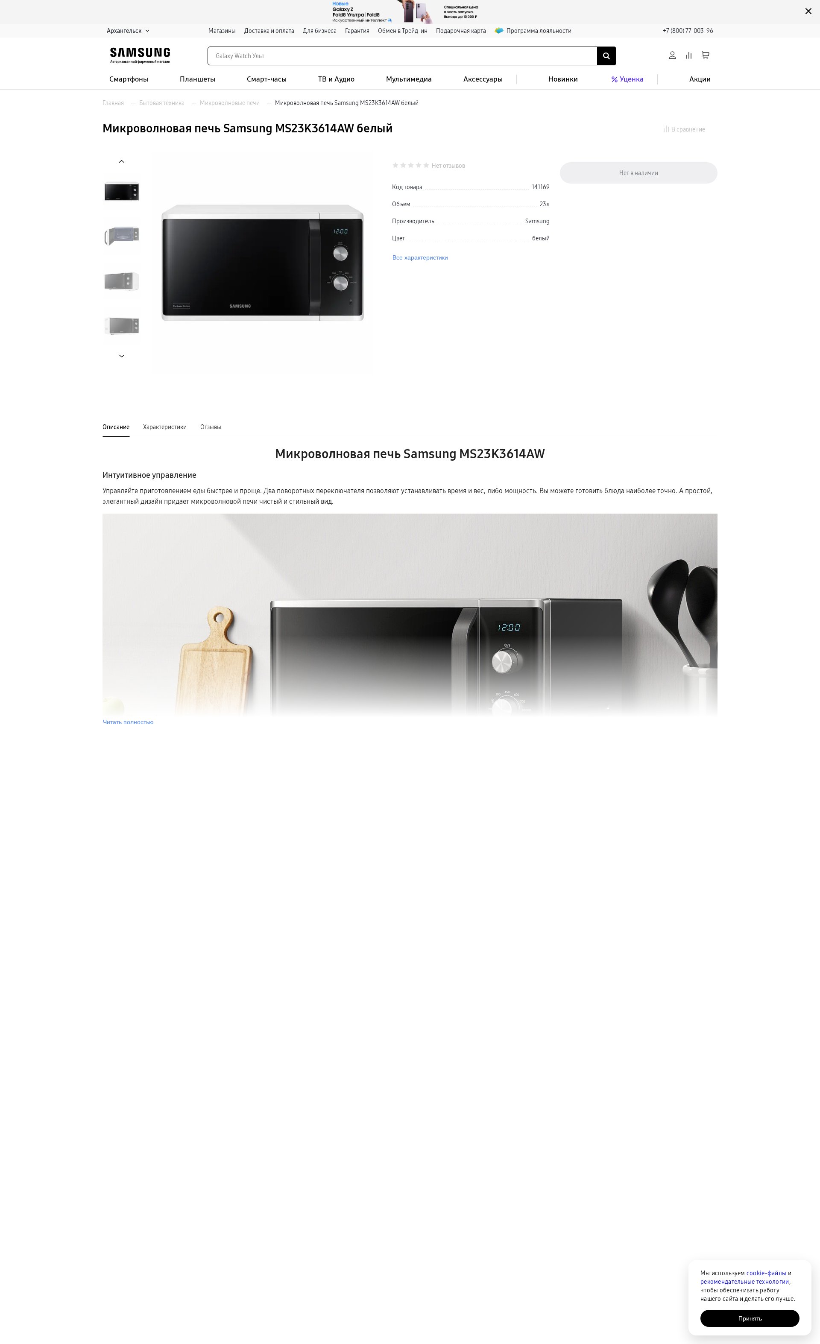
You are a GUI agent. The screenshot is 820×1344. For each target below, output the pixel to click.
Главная (113, 103)
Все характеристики (420, 257)
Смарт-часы (267, 79)
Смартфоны (128, 79)
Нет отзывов (448, 165)
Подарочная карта (461, 31)
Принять (750, 1318)
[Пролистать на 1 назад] (121, 161)
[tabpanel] (410, 585)
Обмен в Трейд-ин (403, 31)
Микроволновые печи (230, 103)
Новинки (563, 79)
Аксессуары (483, 79)
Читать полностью (128, 722)
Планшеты (197, 79)
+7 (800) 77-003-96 (688, 31)
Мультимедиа (409, 79)
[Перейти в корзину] (705, 55)
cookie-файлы (766, 1273)
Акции (700, 79)
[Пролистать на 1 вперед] (121, 355)
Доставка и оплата (269, 31)
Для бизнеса (320, 31)
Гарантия (357, 31)
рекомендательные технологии (744, 1282)
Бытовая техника (161, 103)
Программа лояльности (539, 31)
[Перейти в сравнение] (689, 55)
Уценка (632, 79)
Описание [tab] (115, 427)
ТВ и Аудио (336, 79)
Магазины (222, 31)
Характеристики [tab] (165, 427)
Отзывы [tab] (210, 427)
